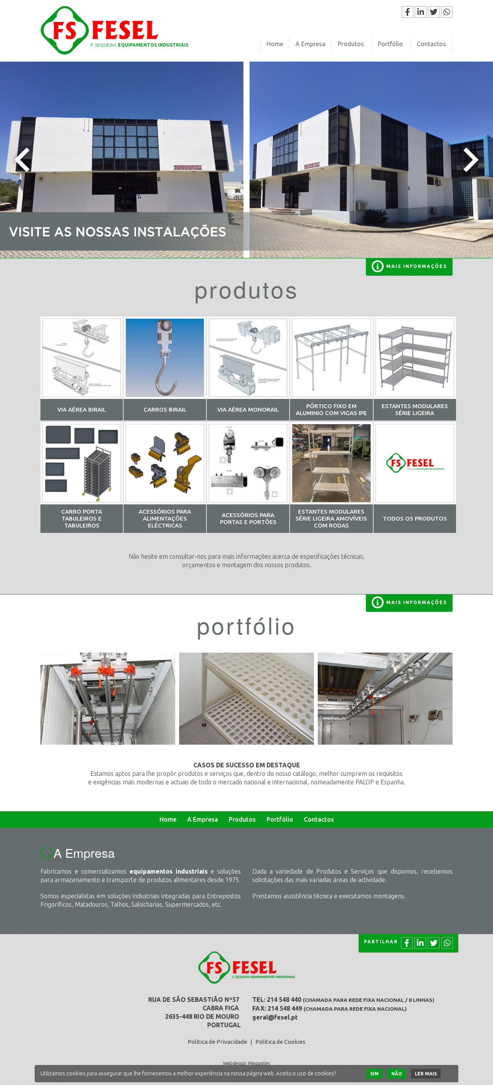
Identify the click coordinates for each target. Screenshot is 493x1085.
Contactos (431, 43)
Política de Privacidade (217, 1041)
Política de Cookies (280, 1041)
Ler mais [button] (426, 1073)
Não (396, 1073)
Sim (374, 1073)
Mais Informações (416, 266)
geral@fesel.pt (275, 1017)
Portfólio (390, 43)
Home (275, 43)
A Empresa (310, 43)
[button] (22, 159)
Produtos (351, 43)
